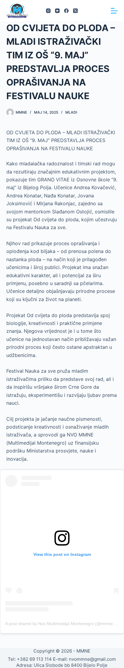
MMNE (83, 651)
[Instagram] (48, 10)
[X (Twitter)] (75, 10)
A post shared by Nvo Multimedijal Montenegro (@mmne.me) (63, 623)
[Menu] (114, 10)
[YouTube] (57, 10)
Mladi (71, 112)
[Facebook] (66, 10)
